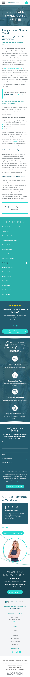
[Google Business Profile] (17, 652)
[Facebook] (10, 652)
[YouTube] (20, 652)
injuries (16, 141)
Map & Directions (15, 622)
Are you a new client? (7, 458)
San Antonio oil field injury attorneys (13, 68)
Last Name (4, 446)
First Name (4, 442)
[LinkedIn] (13, 652)
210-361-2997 (15, 609)
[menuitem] (15, 227)
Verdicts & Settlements (15, 641)
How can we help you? (7, 462)
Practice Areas (15, 638)
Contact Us (15, 644)
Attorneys (15, 635)
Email (3, 454)
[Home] (15, 2)
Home (15, 630)
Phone (3, 450)
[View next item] (17, 326)
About (15, 633)
